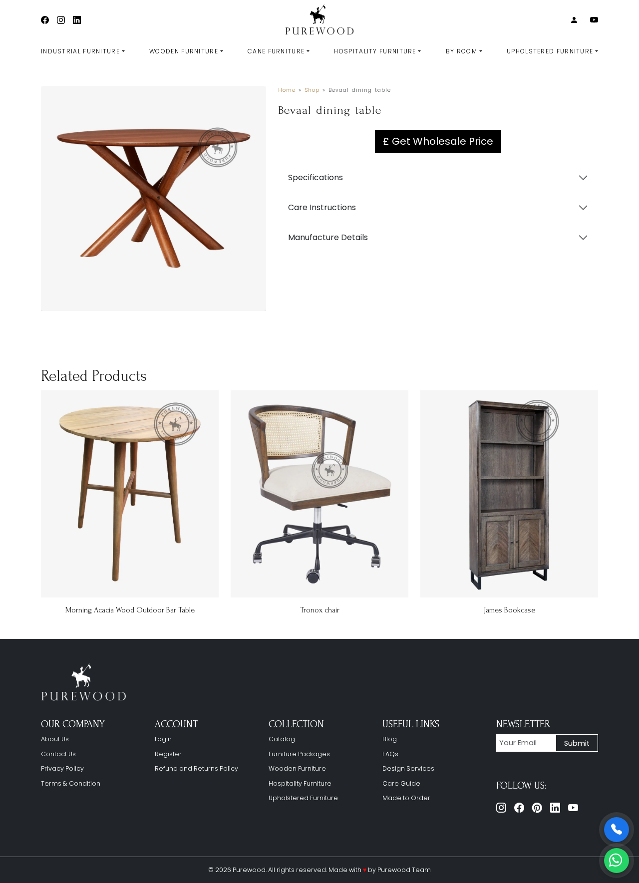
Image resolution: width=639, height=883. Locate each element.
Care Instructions (322, 207)
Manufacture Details (328, 237)
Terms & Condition (70, 783)
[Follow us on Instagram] (501, 808)
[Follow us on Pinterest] (537, 808)
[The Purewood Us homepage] (86, 683)
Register (168, 754)
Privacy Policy (62, 768)
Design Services (408, 768)
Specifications (315, 177)
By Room (461, 51)
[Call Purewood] (616, 829)
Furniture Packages (299, 754)
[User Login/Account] (574, 20)
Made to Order (406, 798)
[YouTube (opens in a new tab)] (594, 20)
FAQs (390, 754)
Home (287, 90)
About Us (55, 739)
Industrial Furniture (80, 51)
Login (163, 739)
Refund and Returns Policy (196, 768)
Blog (389, 739)
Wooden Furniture (183, 51)
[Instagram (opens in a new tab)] (61, 20)
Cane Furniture (276, 51)
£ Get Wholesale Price (438, 141)
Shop (312, 90)
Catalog (282, 739)
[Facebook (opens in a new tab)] (45, 20)
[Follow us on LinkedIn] (555, 808)
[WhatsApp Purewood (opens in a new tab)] (616, 860)
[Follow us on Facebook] (519, 808)
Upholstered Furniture (550, 51)
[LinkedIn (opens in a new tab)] (77, 20)
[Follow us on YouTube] (573, 808)
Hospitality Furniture (375, 51)
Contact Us (58, 754)
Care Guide (401, 783)
